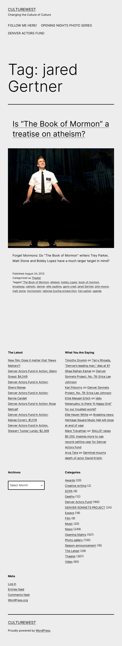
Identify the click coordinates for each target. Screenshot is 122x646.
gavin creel (69, 286)
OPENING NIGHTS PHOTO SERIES (66, 25)
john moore (102, 286)
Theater (36, 277)
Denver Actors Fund (78, 502)
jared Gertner (86, 286)
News (69, 529)
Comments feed (19, 594)
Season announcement (80, 545)
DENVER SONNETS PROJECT (85, 507)
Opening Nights (75, 534)
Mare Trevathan (75, 431)
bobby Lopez (69, 282)
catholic (30, 286)
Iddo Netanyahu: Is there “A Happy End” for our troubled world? (88, 404)
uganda (97, 290)
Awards (70, 480)
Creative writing (75, 485)
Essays (69, 513)
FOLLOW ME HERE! (22, 25)
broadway (18, 286)
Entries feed (16, 589)
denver (41, 286)
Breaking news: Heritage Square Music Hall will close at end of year (89, 420)
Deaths (70, 496)
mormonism (34, 290)
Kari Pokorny (73, 387)
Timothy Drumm (76, 360)
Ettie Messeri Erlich (78, 398)
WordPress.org (18, 600)
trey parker (84, 290)
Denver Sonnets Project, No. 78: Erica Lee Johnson (88, 376)
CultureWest (22, 9)
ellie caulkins (54, 286)
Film (68, 518)
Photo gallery (74, 540)
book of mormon (89, 282)
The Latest (72, 551)
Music (69, 523)
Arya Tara (71, 452)
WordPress (43, 630)
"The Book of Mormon (35, 282)
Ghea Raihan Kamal (78, 371)
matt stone (19, 290)
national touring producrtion (60, 290)
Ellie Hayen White (76, 414)
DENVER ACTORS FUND (26, 33)
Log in (12, 584)
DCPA (69, 491)
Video (69, 561)
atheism (55, 282)
